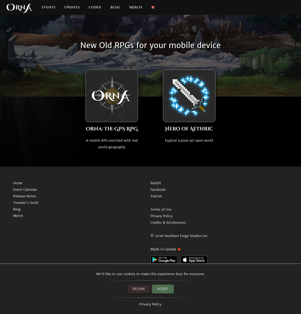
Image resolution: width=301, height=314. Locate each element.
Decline (139, 289)
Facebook (157, 189)
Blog (115, 7)
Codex (95, 7)
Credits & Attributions (168, 222)
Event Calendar (25, 189)
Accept (162, 289)
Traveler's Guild (25, 203)
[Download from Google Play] (165, 261)
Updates (72, 7)
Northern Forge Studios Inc (186, 236)
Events (48, 7)
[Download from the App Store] (196, 261)
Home (18, 183)
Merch (135, 7)
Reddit (155, 183)
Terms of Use (161, 209)
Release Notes (24, 196)
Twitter (156, 196)
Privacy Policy (150, 304)
